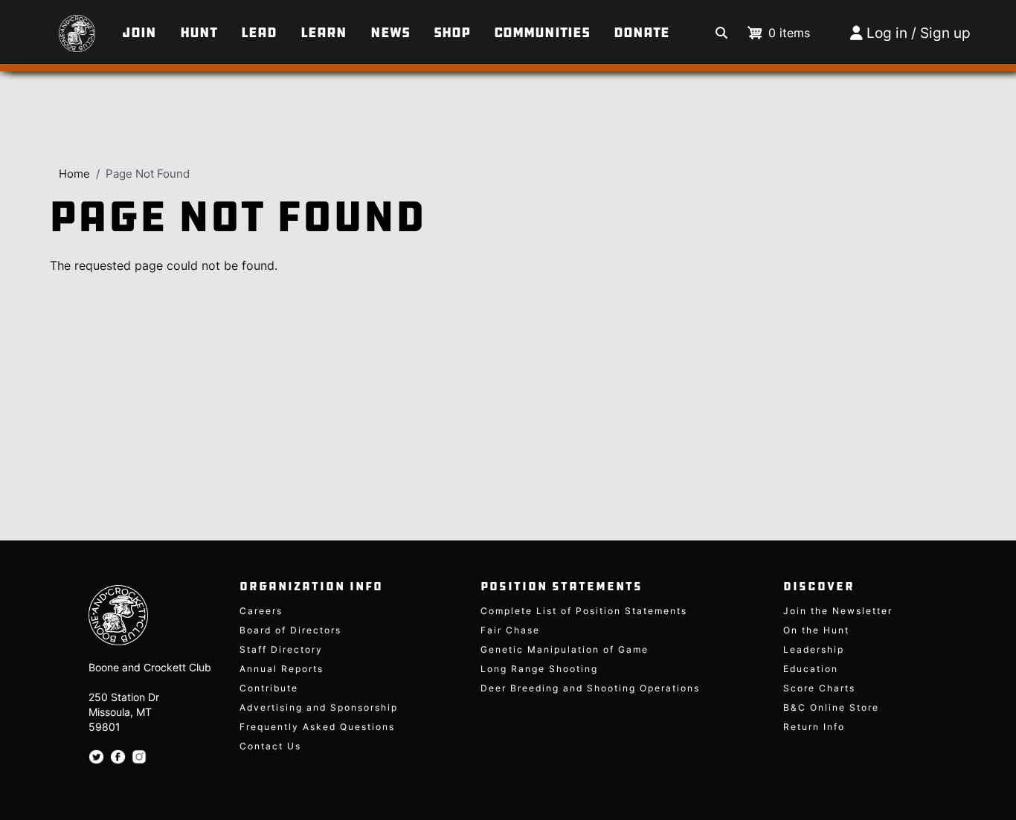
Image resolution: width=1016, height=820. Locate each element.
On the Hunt (816, 630)
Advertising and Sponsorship (318, 707)
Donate (641, 33)
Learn (323, 33)
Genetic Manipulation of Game (564, 649)
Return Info (814, 726)
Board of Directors (290, 630)
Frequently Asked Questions (317, 726)
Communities (542, 33)
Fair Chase (510, 630)
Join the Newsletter (838, 610)
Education (810, 668)
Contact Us (270, 746)
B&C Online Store (831, 707)
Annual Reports (281, 668)
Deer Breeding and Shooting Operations (590, 688)
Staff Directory (281, 649)
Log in (887, 33)
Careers (261, 610)
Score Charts (819, 688)
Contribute (268, 688)
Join (139, 33)
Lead (259, 33)
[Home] (59, 26)
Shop (452, 33)
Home (74, 174)
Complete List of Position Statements (583, 610)
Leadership (813, 649)
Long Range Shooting (539, 668)
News (390, 33)
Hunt (198, 33)
